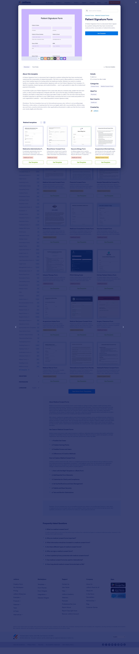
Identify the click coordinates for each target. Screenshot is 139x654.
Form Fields (35, 67)
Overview (26, 67)
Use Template (102, 33)
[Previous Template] (15, 327)
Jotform (96, 111)
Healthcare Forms (28, 157)
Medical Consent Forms (102, 15)
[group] (33, 146)
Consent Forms (89, 15)
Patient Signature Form (99, 19)
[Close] (136, 2)
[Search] (87, 10)
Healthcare (94, 102)
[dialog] (69, 327)
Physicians (94, 94)
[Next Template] (123, 327)
